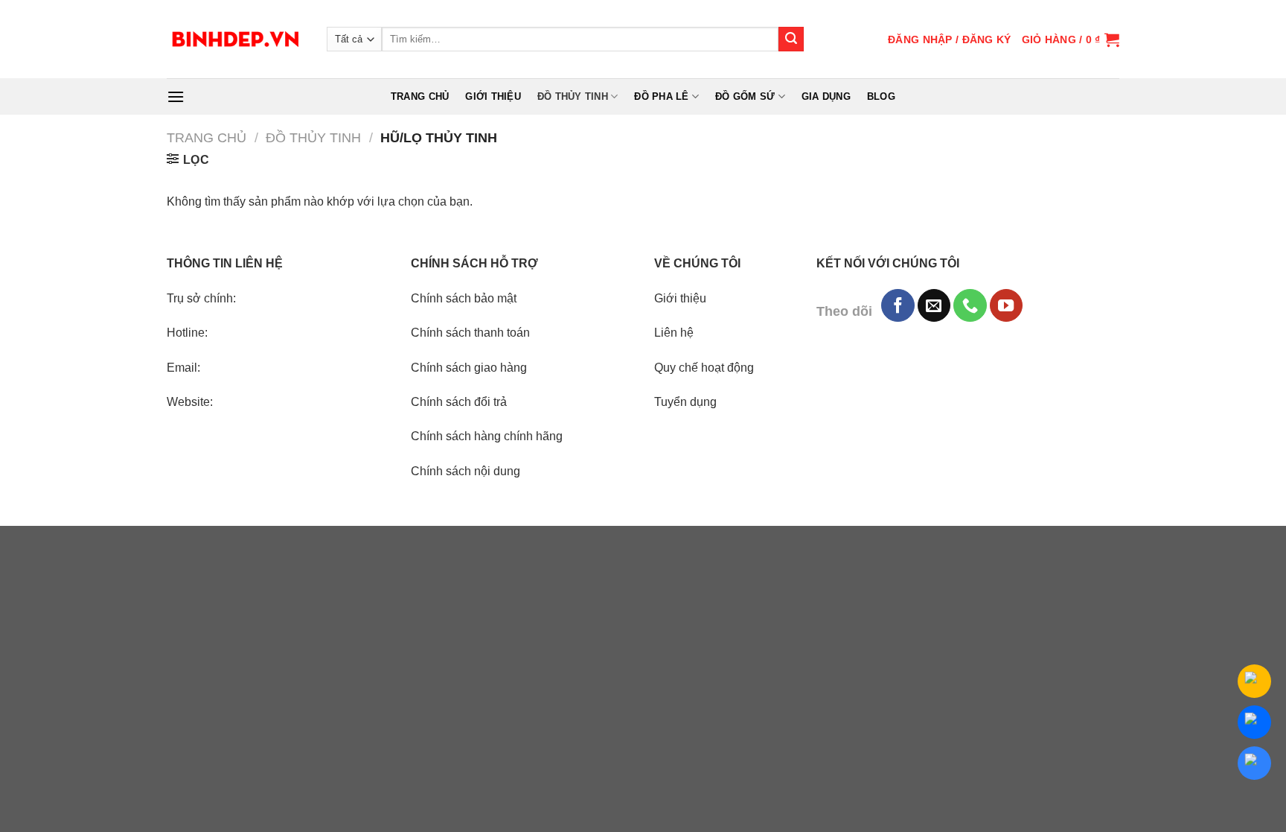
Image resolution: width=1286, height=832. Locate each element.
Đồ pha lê (661, 96)
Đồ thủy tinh (572, 96)
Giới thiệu (493, 96)
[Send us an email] (934, 305)
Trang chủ (420, 96)
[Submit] (791, 39)
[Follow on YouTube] (1006, 305)
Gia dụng (826, 96)
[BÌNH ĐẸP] (235, 39)
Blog (881, 96)
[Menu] (176, 96)
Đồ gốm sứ (745, 96)
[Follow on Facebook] (897, 305)
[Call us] (969, 305)
